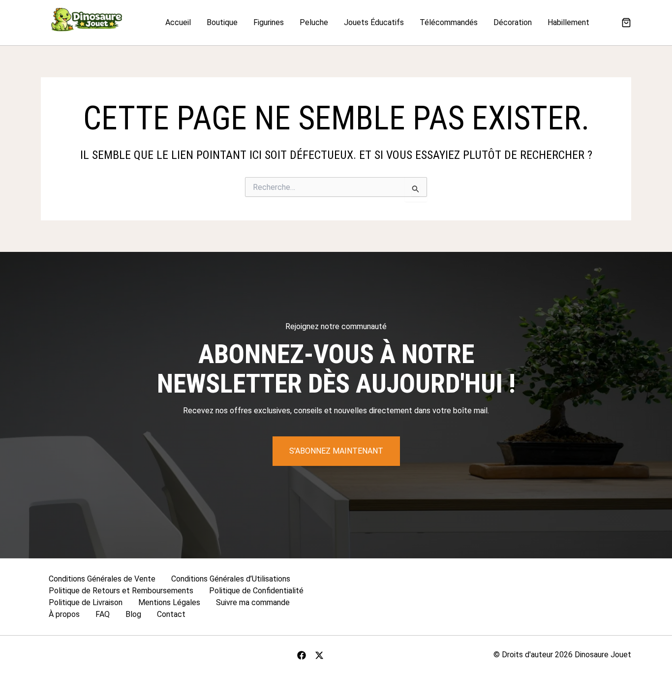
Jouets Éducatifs (374, 22)
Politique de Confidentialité (256, 590)
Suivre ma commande (253, 602)
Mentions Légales (169, 602)
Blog (133, 614)
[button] (626, 24)
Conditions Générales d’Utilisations (230, 578)
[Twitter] (319, 655)
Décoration (512, 22)
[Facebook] (301, 655)
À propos (64, 614)
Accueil (178, 22)
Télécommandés (449, 22)
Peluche (314, 22)
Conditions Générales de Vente (102, 578)
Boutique (222, 22)
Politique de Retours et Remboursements (121, 590)
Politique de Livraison (85, 602)
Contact (171, 614)
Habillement (568, 22)
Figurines (268, 22)
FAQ (102, 614)
